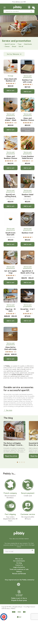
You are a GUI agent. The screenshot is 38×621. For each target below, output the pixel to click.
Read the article (11, 456)
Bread (14, 46)
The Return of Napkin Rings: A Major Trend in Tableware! (13, 444)
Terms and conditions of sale (19, 569)
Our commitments (19, 561)
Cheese (7, 46)
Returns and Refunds (19, 573)
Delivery (19, 571)
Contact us (19, 565)
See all (21, 46)
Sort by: (9, 54)
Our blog (19, 563)
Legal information (19, 567)
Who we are (19, 559)
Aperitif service (10, 44)
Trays (19, 44)
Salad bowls (28, 44)
